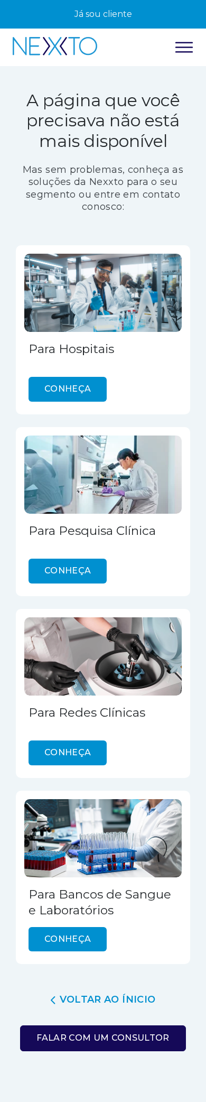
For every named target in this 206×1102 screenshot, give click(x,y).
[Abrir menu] (184, 47)
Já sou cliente (103, 14)
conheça (67, 389)
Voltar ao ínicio (108, 999)
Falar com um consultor (102, 1038)
